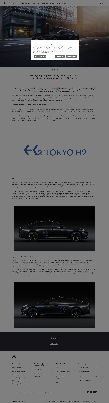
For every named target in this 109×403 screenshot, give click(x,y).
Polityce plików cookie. (45, 52)
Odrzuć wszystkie (60, 56)
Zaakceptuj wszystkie (71, 56)
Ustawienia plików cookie (40, 56)
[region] (55, 50)
